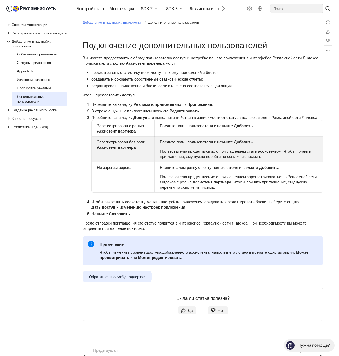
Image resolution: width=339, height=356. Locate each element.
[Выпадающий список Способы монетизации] (9, 24)
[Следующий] (221, 8)
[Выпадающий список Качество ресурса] (9, 118)
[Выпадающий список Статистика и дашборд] (9, 127)
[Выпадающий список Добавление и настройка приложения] (9, 44)
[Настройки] (249, 8)
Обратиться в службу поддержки (117, 276)
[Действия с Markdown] (328, 50)
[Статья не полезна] (328, 40)
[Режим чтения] (328, 22)
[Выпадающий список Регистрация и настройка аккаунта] (9, 33)
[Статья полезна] (328, 32)
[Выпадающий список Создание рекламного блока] (9, 110)
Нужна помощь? (314, 345)
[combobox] (296, 8)
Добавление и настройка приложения (112, 22)
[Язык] (260, 8)
